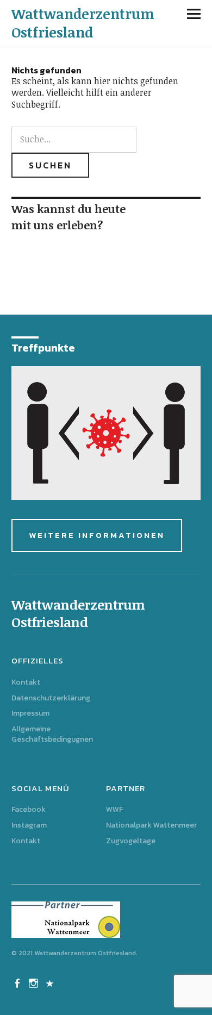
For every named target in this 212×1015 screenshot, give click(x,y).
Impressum (30, 713)
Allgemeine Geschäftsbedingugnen (52, 734)
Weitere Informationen (97, 535)
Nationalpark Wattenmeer (151, 825)
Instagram (29, 825)
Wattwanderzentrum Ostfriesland (82, 22)
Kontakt (25, 682)
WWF (114, 809)
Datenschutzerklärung (50, 698)
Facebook (28, 809)
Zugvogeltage (130, 841)
